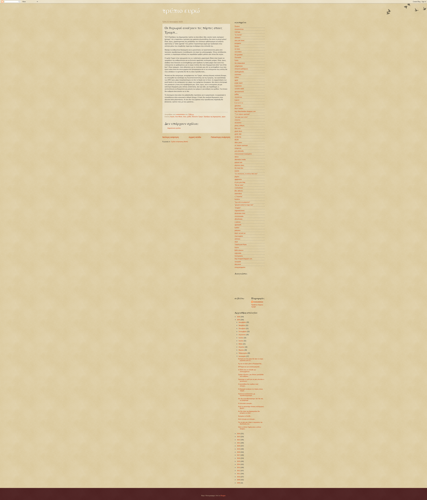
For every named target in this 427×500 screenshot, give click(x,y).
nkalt (236, 242)
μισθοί (189, 116)
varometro (238, 74)
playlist (237, 176)
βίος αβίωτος (239, 191)
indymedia (238, 253)
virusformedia (239, 216)
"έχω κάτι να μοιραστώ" (242, 202)
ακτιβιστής (238, 137)
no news (237, 49)
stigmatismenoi (239, 210)
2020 (239, 446)
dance (237, 157)
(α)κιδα (237, 171)
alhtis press (238, 142)
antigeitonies (239, 66)
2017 (239, 455)
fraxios (237, 247)
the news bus (239, 168)
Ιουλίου (241, 338)
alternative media (240, 159)
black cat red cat (240, 233)
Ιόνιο (184, 116)
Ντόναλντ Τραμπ (197, 116)
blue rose (238, 128)
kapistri (237, 100)
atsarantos (238, 122)
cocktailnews (239, 188)
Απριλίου (242, 347)
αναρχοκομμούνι (240, 267)
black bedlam (239, 108)
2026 (239, 317)
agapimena (238, 179)
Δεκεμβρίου (242, 322)
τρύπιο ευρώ (181, 10)
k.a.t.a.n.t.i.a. (239, 103)
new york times (239, 40)
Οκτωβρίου (242, 328)
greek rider (238, 134)
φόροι (223, 116)
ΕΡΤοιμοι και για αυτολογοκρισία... (249, 367)
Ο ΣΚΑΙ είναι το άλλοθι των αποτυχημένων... (247, 370)
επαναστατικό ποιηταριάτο (243, 154)
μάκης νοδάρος (239, 125)
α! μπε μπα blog (240, 182)
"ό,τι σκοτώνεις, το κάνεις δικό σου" (246, 174)
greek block (238, 131)
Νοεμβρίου (242, 325)
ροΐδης (237, 94)
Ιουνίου (241, 341)
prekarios (238, 230)
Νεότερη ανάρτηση (170, 137)
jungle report (239, 83)
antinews (237, 239)
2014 (239, 464)
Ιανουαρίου (242, 356)
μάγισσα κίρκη (239, 165)
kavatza (237, 199)
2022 (239, 440)
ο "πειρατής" (239, 196)
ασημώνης (238, 148)
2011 (239, 473)
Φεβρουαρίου (243, 353)
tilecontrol (238, 264)
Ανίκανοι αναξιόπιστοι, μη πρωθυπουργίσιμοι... (246, 394)
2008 (239, 483)
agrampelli (238, 225)
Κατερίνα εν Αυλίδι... (245, 416)
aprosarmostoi (239, 91)
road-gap (237, 32)
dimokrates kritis (240, 213)
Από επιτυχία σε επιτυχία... (247, 419)
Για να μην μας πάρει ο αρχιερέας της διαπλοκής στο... (250, 423)
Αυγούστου (242, 334)
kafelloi (237, 227)
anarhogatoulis (239, 72)
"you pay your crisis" (241, 117)
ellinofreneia (238, 219)
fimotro (237, 46)
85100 (237, 140)
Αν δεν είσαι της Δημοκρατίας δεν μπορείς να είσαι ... (249, 412)
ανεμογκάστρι (239, 29)
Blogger (223, 495)
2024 (239, 433)
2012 (239, 470)
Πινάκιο (237, 26)
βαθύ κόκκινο (239, 250)
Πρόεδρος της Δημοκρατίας (212, 116)
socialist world (239, 89)
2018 (239, 452)
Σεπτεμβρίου (243, 331)
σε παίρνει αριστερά (241, 145)
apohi (236, 80)
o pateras (238, 222)
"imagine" (238, 208)
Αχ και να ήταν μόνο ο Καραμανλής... (250, 363)
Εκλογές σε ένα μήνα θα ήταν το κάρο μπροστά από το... (250, 359)
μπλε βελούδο (239, 151)
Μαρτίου (241, 350)
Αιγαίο (172, 116)
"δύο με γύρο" (239, 185)
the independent (240, 63)
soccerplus (238, 52)
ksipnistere (238, 86)
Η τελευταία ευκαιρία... (245, 403)
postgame (238, 43)
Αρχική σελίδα (195, 137)
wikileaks (238, 37)
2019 (239, 449)
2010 (239, 477)
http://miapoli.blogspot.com (243, 259)
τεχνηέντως (238, 97)
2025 (239, 320)
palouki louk (238, 162)
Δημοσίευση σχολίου (174, 128)
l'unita (236, 60)
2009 (239, 480)
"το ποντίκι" (238, 35)
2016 (239, 458)
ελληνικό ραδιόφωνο (241, 69)
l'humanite (238, 57)
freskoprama (239, 256)
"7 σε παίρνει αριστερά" (242, 114)
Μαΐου (241, 344)
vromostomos (258, 302)
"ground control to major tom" (244, 205)
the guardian (239, 55)
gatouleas (238, 106)
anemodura (238, 193)
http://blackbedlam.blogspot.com (245, 111)
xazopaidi (238, 261)
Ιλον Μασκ (178, 116)
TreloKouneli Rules (241, 244)
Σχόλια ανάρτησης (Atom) (179, 141)
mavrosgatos (239, 236)
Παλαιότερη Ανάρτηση (220, 137)
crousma (237, 120)
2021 (239, 443)
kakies (237, 77)
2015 (239, 461)
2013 (239, 467)
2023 (239, 436)
